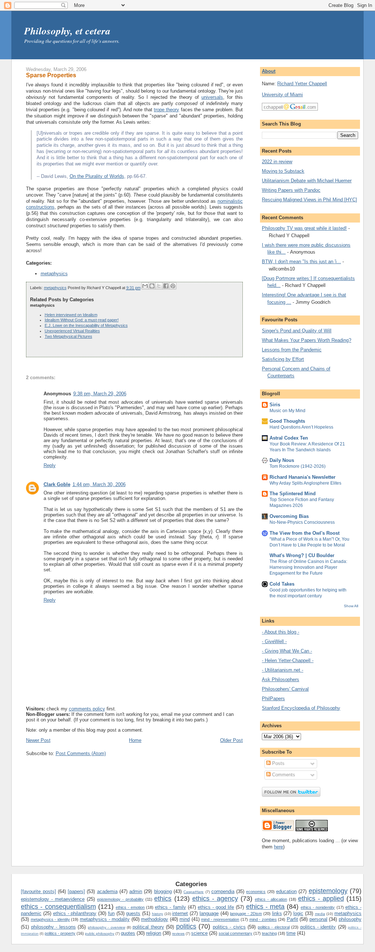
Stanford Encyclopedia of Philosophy (301, 708)
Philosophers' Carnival (285, 689)
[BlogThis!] (152, 286)
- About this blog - (280, 632)
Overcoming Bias (289, 516)
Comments (283, 774)
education (286, 891)
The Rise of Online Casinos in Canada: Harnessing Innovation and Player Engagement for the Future (308, 567)
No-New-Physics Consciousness (302, 522)
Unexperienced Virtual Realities (72, 331)
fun (111, 913)
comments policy (87, 709)
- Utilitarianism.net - (282, 670)
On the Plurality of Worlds (97, 176)
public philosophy (99, 934)
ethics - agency (215, 898)
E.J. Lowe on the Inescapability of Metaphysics (86, 325)
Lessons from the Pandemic (292, 349)
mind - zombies (263, 919)
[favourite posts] (38, 891)
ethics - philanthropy (75, 913)
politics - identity (318, 927)
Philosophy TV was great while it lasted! (304, 228)
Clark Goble (57, 484)
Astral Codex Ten (289, 438)
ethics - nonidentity (318, 907)
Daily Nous (282, 460)
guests (133, 913)
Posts (278, 763)
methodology (154, 919)
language (209, 913)
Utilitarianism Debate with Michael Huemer (307, 180)
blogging (163, 891)
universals (212, 97)
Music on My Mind (287, 410)
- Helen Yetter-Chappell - (287, 660)
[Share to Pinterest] (173, 286)
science (199, 933)
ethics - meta (265, 906)
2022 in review (277, 161)
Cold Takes (282, 584)
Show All (351, 606)
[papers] (76, 891)
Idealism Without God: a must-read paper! (82, 320)
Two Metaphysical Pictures (68, 336)
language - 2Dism (246, 913)
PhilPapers (273, 698)
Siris (275, 404)
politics (186, 926)
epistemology (328, 891)
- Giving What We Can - (287, 651)
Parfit (292, 919)
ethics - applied (321, 898)
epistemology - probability (120, 899)
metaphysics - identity (50, 919)
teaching (269, 933)
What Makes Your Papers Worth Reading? (306, 340)
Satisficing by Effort (283, 359)
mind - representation (220, 919)
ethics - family (170, 907)
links (277, 913)
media (320, 914)
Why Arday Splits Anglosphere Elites (305, 483)
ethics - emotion (130, 907)
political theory (148, 927)
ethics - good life (216, 907)
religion (153, 933)
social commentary (235, 933)
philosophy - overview (106, 927)
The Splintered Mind (293, 493)
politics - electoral (274, 927)
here (278, 847)
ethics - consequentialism (58, 906)
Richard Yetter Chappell (302, 83)
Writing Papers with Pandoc (291, 190)
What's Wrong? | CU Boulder (302, 555)
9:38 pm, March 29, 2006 (99, 393)
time (291, 933)
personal (318, 919)
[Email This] (145, 286)
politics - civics (229, 927)
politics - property (60, 933)
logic (298, 913)
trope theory (166, 109)
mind (184, 919)
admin (135, 891)
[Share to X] (159, 286)
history (157, 914)
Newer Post (38, 740)
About (268, 71)
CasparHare (193, 892)
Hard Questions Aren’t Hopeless (301, 427)
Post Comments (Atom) (81, 753)
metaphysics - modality (105, 919)
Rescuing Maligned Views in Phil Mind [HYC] (309, 199)
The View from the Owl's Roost (304, 533)
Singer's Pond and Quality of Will (296, 330)
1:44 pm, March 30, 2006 (99, 484)
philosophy (350, 919)
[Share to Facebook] (166, 286)
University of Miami (282, 94)
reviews (178, 934)
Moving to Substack (283, 171)
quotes (128, 933)
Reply (50, 465)
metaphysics (54, 273)
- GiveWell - (274, 641)
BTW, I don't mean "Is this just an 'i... (301, 261)
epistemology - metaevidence (53, 899)
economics (256, 891)
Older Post (231, 740)
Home (135, 740)
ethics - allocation (271, 899)
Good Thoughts (287, 421)
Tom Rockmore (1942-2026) (298, 466)
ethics (162, 898)
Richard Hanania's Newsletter (302, 477)
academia (107, 891)
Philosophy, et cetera (67, 31)
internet (180, 913)
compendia (222, 891)
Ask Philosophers (280, 679)
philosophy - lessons (53, 927)
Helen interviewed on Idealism (71, 315)
